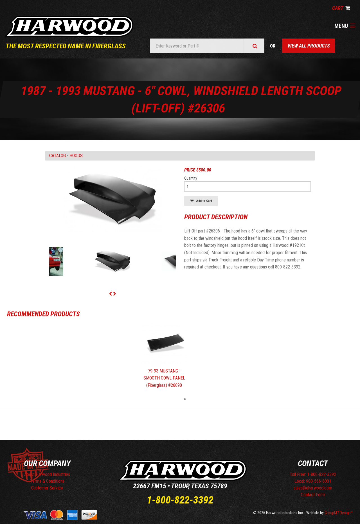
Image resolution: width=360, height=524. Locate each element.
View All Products (308, 46)
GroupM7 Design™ (339, 513)
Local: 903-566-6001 (312, 481)
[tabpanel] (164, 358)
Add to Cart (203, 201)
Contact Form (313, 494)
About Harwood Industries (47, 474)
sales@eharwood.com (313, 488)
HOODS (76, 155)
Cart (338, 8)
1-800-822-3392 (180, 500)
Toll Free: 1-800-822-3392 (313, 474)
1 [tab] (185, 399)
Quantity (190, 178)
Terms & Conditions (47, 481)
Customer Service (47, 488)
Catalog (57, 155)
